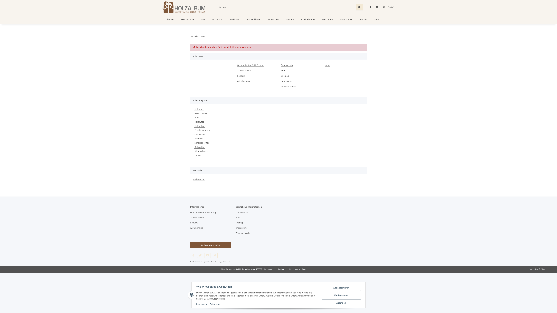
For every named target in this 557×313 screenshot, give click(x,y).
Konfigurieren (341, 295)
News (376, 19)
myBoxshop (199, 179)
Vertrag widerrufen (210, 245)
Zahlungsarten (244, 70)
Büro (197, 117)
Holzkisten (200, 126)
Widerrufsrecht (288, 86)
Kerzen (198, 155)
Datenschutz (216, 304)
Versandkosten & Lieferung (250, 65)
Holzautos (199, 121)
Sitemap (285, 75)
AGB (283, 70)
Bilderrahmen (201, 151)
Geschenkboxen (202, 130)
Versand (226, 262)
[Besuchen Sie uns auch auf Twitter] (200, 255)
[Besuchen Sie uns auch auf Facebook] (193, 255)
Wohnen (199, 138)
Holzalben (199, 109)
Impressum (201, 304)
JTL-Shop (541, 269)
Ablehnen (341, 303)
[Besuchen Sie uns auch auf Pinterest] (215, 255)
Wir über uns (243, 81)
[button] (370, 7)
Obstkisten (200, 134)
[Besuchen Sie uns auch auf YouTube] (207, 255)
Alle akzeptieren (341, 287)
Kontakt (241, 75)
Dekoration (200, 147)
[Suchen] (359, 7)
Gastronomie (201, 113)
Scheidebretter (202, 142)
